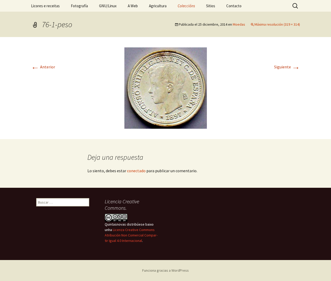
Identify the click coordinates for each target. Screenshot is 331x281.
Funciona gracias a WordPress (165, 270)
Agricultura (158, 5)
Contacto (234, 5)
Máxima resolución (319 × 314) (277, 24)
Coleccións (186, 5)
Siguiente (287, 66)
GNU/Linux (108, 5)
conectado (136, 170)
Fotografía (79, 5)
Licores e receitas (45, 5)
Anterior (43, 66)
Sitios (210, 5)
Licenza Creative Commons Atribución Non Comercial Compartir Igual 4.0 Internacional (131, 235)
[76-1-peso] (165, 87)
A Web (133, 5)
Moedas (239, 24)
